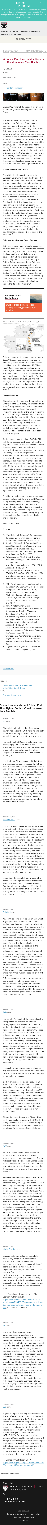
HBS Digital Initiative (12, 9)
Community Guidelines (23, 1517)
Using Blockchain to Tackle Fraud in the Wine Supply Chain (18, 686)
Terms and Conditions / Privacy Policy (23, 1514)
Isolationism (8, 668)
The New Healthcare (14, 88)
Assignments (23, 39)
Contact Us (23, 1520)
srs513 (9, 68)
